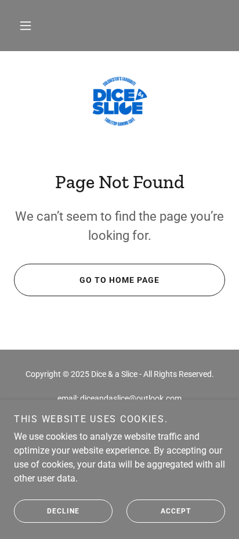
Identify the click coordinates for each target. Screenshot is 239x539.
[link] (119, 102)
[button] (25, 25)
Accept (176, 511)
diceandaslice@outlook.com (131, 398)
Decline (63, 511)
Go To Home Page (119, 280)
